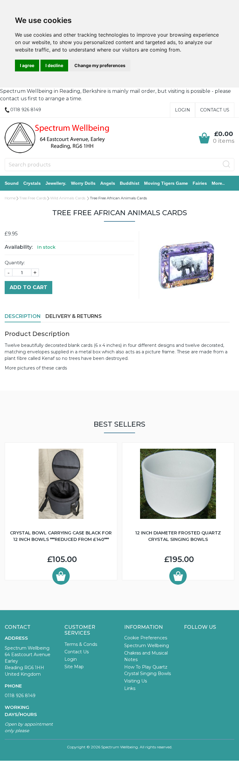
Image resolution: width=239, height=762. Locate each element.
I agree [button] (27, 65)
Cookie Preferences (145, 638)
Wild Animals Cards (68, 198)
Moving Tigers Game (166, 183)
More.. (218, 183)
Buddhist (129, 183)
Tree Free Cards (32, 198)
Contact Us (214, 110)
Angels (107, 183)
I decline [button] (54, 65)
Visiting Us (135, 681)
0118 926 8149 (20, 695)
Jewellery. (55, 183)
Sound (12, 183)
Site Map (74, 666)
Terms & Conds (80, 644)
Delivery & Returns (73, 316)
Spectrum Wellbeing (146, 645)
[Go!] (226, 164)
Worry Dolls (83, 183)
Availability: (19, 247)
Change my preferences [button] (99, 65)
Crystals (32, 183)
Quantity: (15, 262)
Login (182, 110)
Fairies (200, 183)
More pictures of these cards (36, 368)
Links (129, 688)
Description (23, 316)
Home (10, 198)
